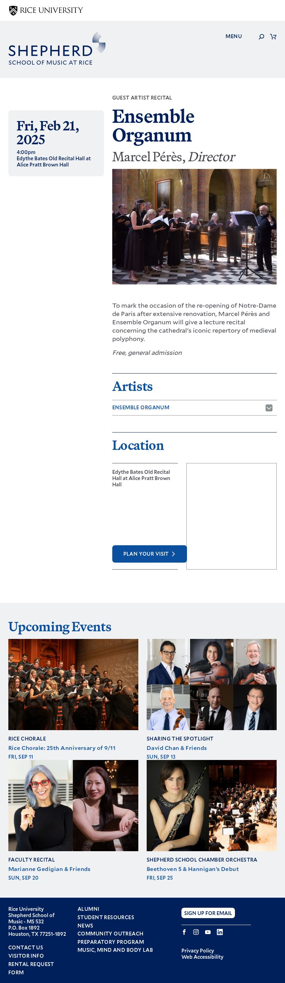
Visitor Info (26, 955)
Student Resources (106, 917)
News (85, 926)
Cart (273, 36)
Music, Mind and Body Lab (115, 950)
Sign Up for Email (208, 913)
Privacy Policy (197, 950)
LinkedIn (220, 932)
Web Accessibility (202, 957)
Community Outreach (111, 934)
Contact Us (25, 947)
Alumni (88, 909)
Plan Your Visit (146, 553)
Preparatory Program (111, 942)
